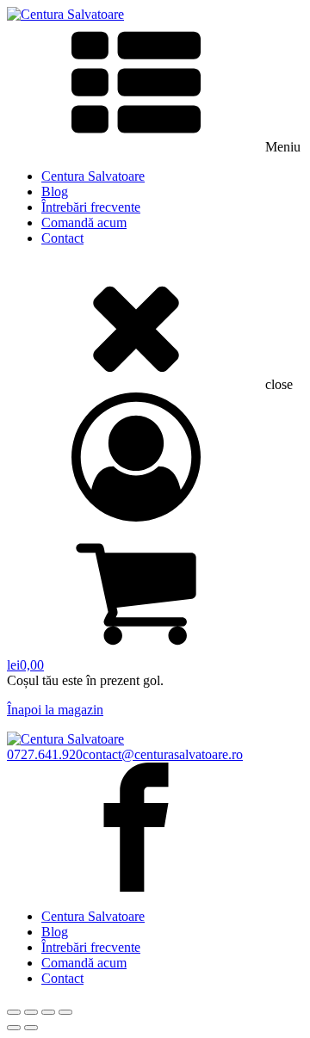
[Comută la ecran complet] (31, 1012)
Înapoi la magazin (55, 709)
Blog (54, 191)
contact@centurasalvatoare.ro (163, 754)
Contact (62, 238)
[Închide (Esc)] (65, 1012)
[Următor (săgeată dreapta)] (31, 1027)
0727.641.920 (45, 754)
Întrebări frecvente (90, 207)
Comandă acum (84, 222)
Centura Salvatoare (93, 176)
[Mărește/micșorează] (14, 1012)
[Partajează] (48, 1012)
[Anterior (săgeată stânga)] (14, 1027)
